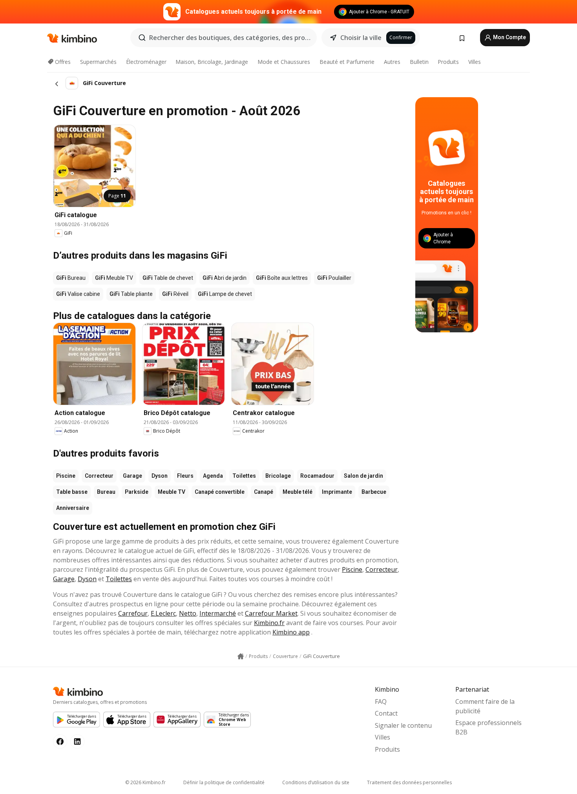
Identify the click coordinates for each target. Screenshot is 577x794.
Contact (386, 713)
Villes (474, 61)
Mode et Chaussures (283, 61)
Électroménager (146, 61)
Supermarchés (98, 61)
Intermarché (217, 613)
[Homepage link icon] (240, 656)
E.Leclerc (163, 613)
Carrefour (133, 613)
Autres (392, 61)
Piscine (65, 476)
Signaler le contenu (403, 725)
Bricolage (278, 476)
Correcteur (99, 476)
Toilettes (244, 476)
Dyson (160, 476)
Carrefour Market (271, 613)
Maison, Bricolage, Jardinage (211, 61)
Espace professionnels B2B (488, 727)
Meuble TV (171, 492)
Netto (187, 613)
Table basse (72, 492)
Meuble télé (297, 492)
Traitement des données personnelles (409, 782)
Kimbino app (291, 632)
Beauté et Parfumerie (347, 61)
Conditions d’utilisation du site (315, 782)
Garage (132, 476)
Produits (448, 61)
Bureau (106, 492)
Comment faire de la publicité (485, 706)
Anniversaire (72, 508)
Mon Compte (509, 37)
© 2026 (145, 782)
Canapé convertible (220, 492)
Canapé (263, 492)
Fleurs (185, 476)
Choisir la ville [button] (361, 37)
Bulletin (419, 61)
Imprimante (337, 492)
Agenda (213, 476)
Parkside (136, 492)
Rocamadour (317, 476)
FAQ (381, 701)
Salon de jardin (363, 476)
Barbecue (374, 492)
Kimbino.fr (269, 622)
